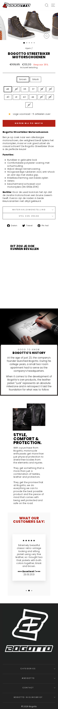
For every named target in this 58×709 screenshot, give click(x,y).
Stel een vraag (29, 216)
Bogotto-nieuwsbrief (28, 697)
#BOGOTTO (28, 678)
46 (50, 97)
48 (7, 89)
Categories (28, 668)
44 (33, 97)
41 (16, 97)
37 (33, 89)
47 (29, 104)
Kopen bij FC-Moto (29, 123)
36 (24, 89)
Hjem (28, 48)
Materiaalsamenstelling (29, 209)
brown (23, 79)
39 (50, 89)
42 (24, 97)
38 (41, 89)
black (35, 79)
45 (41, 97)
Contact (28, 687)
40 (8, 97)
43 (16, 89)
